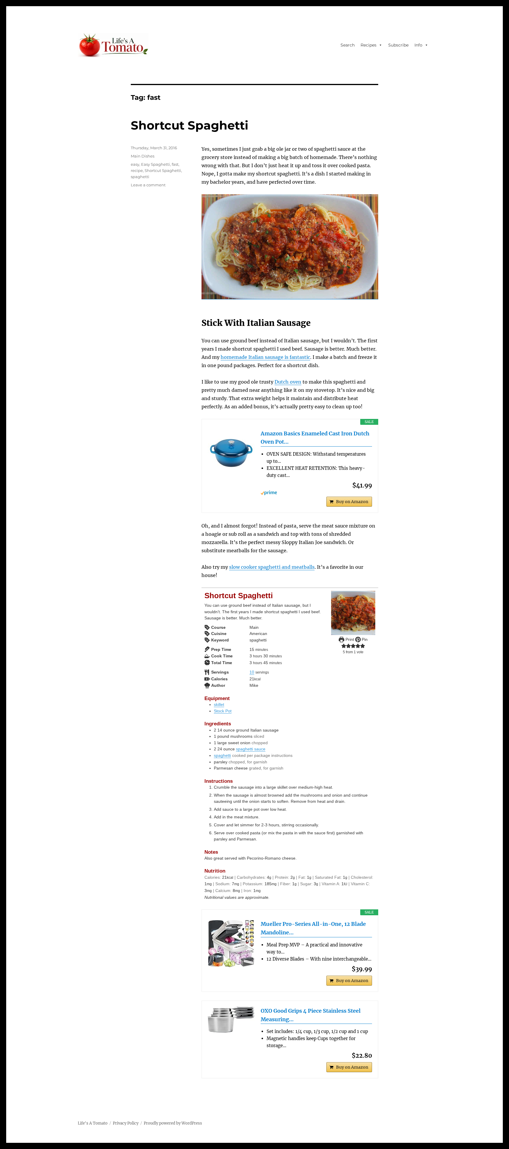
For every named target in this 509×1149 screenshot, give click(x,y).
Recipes (368, 45)
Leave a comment (148, 185)
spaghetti (222, 755)
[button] (343, 646)
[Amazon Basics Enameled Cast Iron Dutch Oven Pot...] (231, 453)
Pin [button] (364, 639)
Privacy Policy (125, 1123)
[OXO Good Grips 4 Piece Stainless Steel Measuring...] (231, 1019)
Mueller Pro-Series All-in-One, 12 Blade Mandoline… (313, 928)
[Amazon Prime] (316, 492)
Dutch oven (288, 382)
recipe (137, 170)
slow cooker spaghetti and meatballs (272, 567)
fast (175, 164)
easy (135, 164)
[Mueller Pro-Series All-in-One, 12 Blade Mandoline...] (231, 943)
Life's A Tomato (93, 1123)
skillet (219, 704)
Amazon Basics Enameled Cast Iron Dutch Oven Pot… (315, 437)
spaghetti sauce (250, 749)
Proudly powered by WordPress (173, 1123)
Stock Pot (223, 711)
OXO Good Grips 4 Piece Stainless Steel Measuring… (311, 1015)
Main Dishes (142, 156)
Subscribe (398, 45)
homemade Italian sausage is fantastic (265, 357)
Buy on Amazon (352, 501)
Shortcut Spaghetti (189, 125)
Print (349, 639)
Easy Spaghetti (155, 164)
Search (348, 45)
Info (418, 45)
